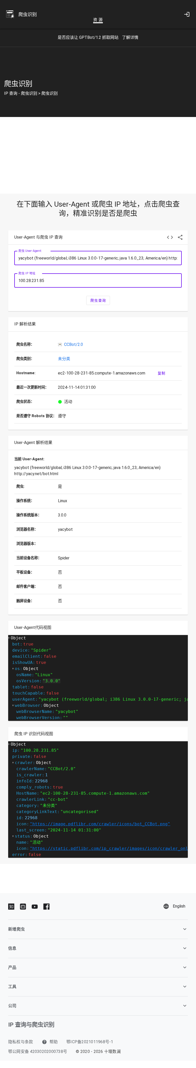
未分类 (64, 358)
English (179, 906)
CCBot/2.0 (73, 344)
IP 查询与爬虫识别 (31, 1024)
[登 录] (187, 14)
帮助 (53, 1041)
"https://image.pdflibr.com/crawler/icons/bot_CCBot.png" (100, 823)
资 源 (98, 19)
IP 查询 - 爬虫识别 (20, 93)
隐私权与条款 (20, 1041)
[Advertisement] (98, 155)
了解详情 (130, 37)
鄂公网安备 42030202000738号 (37, 1051)
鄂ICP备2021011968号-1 (89, 1041)
